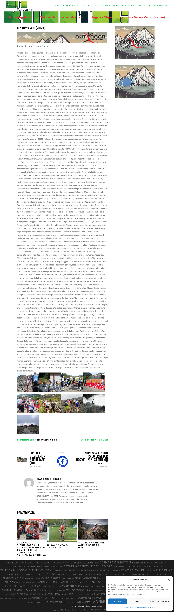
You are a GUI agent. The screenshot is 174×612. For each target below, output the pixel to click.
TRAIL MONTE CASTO (23, 598)
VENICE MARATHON (54, 602)
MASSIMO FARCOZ (37, 590)
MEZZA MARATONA (79, 589)
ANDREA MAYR (28, 563)
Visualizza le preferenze (159, 601)
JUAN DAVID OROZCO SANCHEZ (53, 582)
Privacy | (94, 606)
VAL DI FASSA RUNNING (86, 598)
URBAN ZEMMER (71, 598)
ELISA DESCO (164, 570)
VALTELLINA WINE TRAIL (36, 602)
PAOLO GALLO (10, 594)
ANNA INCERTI (56, 563)
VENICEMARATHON (69, 602)
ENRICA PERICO (12, 575)
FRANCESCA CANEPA (158, 575)
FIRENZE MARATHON (139, 575)
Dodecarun (116, 571)
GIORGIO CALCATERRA (86, 578)
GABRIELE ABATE (50, 578)
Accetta (117, 601)
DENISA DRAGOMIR (104, 571)
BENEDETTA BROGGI (91, 563)
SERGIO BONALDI (87, 594)
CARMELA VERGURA (52, 566)
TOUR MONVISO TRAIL (7, 598)
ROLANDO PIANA (52, 594)
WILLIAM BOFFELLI (84, 602)
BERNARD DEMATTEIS (115, 562)
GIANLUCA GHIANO (67, 578)
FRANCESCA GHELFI (13, 578)
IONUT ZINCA (11, 582)
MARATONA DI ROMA (73, 586)
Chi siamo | (76, 606)
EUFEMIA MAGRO (65, 575)
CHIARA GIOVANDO (152, 566)
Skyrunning (113, 17)
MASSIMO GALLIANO (56, 590)
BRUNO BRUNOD (137, 563)
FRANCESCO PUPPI (32, 578)
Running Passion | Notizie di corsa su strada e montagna (55, 17)
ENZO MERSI (46, 574)
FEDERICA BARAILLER (121, 575)
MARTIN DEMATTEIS (15, 589)
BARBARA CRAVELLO (72, 563)
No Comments (90, 440)
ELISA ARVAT (150, 571)
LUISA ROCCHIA (13, 586)
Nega (137, 601)
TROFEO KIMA (37, 598)
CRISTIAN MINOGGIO (14, 570)
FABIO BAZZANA (89, 575)
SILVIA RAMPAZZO (102, 594)
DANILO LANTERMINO (58, 571)
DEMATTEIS (92, 571)
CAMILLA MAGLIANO (155, 562)
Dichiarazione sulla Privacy (145, 607)
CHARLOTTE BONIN (134, 567)
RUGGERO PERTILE (70, 594)
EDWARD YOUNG (132, 570)
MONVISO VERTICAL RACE (102, 590)
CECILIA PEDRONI (119, 567)
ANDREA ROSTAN (42, 563)
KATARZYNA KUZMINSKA (87, 581)
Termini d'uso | (85, 606)
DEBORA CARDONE (77, 570)
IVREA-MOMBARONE (26, 582)
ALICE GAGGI (13, 562)
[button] (169, 579)
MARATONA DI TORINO (92, 586)
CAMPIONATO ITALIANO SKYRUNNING (26, 567)
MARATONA (31, 585)
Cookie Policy (129, 607)
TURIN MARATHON (54, 597)
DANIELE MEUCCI (39, 570)
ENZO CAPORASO (27, 575)
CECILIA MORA (103, 566)
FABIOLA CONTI (104, 574)
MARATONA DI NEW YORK (51, 586)
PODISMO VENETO (36, 594)
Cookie (99, 606)
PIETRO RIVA (22, 594)
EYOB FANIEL (78, 575)
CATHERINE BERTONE (78, 566)
